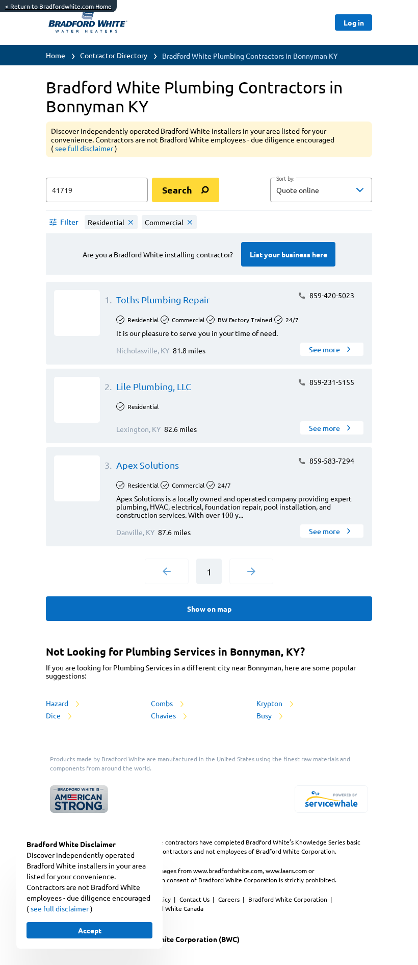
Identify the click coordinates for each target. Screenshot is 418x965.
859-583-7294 (331, 460)
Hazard (58, 703)
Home (55, 55)
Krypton (270, 703)
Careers (229, 899)
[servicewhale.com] (331, 799)
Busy (264, 715)
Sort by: (285, 178)
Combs (162, 703)
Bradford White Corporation (288, 899)
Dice (54, 715)
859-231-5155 (331, 382)
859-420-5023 (331, 295)
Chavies (164, 715)
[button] (321, 190)
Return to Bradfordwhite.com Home (58, 6)
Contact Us (195, 899)
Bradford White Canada (170, 908)
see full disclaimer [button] (85, 148)
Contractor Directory (113, 55)
